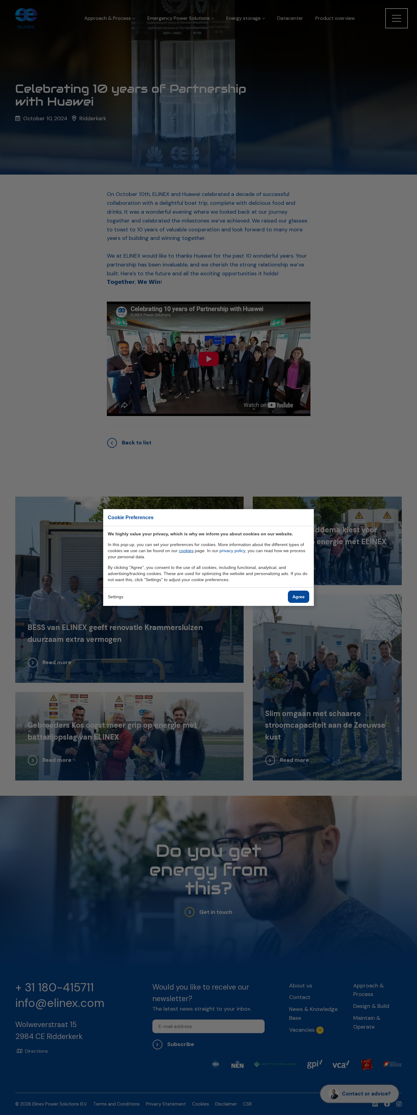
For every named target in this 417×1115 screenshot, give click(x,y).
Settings (115, 596)
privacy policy (232, 550)
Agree (298, 596)
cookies (186, 550)
